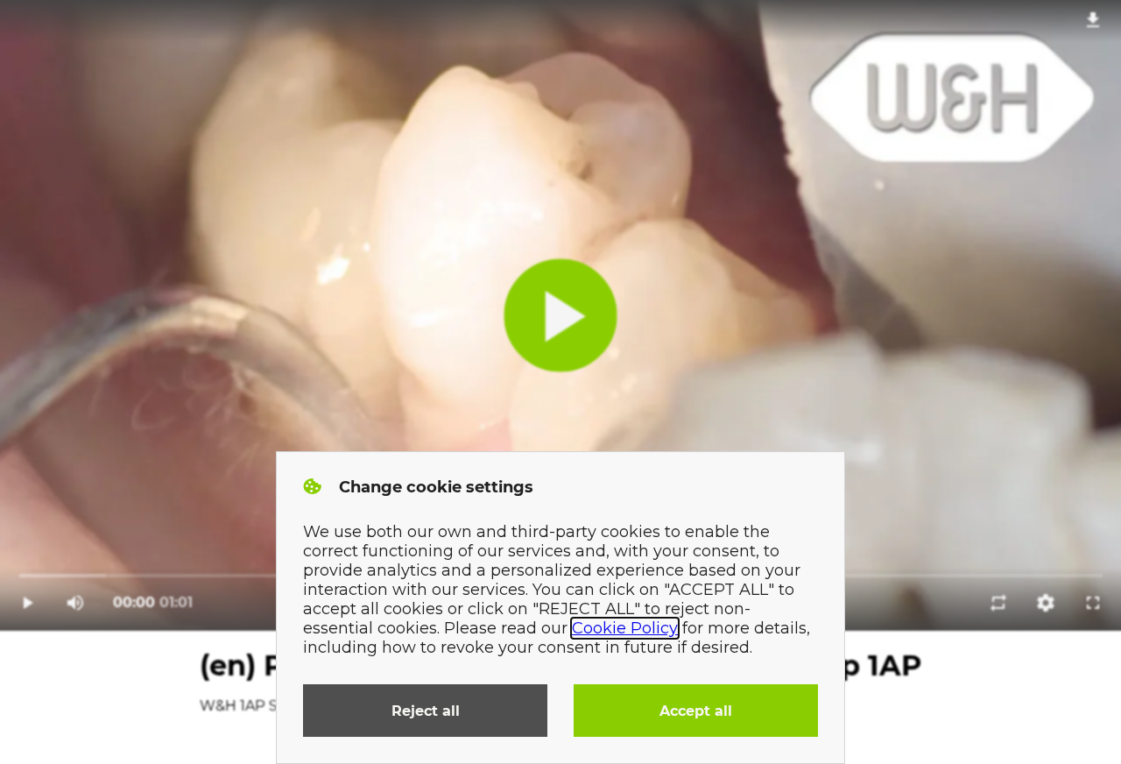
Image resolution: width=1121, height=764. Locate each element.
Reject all (425, 711)
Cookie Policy (625, 628)
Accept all (695, 711)
